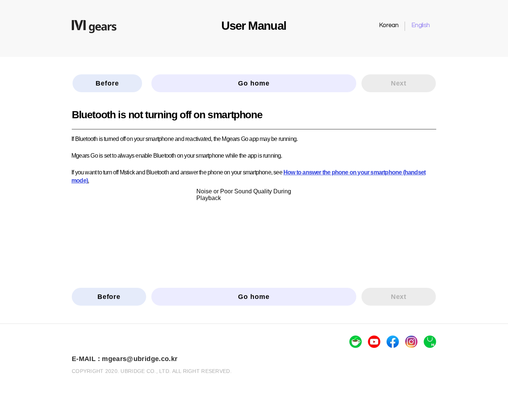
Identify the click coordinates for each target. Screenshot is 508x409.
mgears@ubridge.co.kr (139, 359)
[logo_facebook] (392, 341)
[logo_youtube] (374, 341)
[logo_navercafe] (355, 341)
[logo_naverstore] (430, 341)
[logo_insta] (411, 341)
